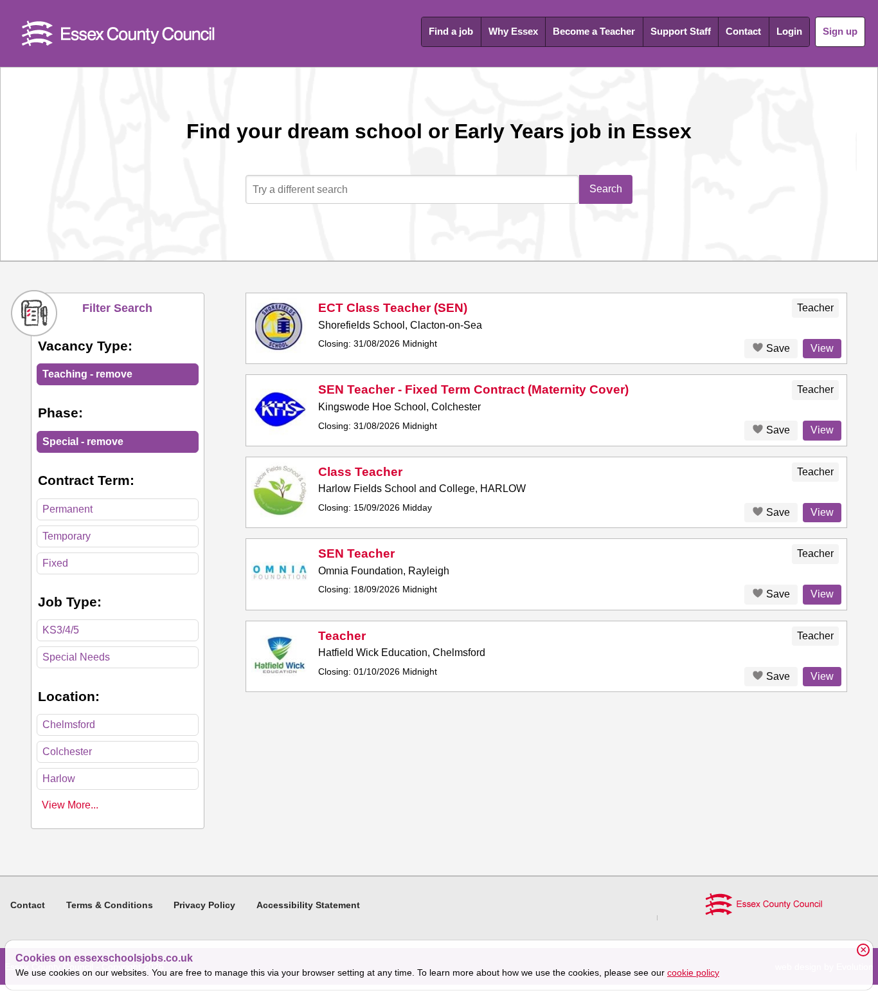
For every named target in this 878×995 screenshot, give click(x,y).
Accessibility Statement (308, 905)
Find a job (451, 31)
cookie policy (693, 972)
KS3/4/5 (60, 630)
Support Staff (680, 31)
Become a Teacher (594, 31)
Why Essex (513, 31)
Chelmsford (68, 724)
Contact (743, 31)
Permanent (67, 509)
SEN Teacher (356, 553)
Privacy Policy (204, 905)
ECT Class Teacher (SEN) (392, 308)
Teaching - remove (87, 374)
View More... (70, 804)
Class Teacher (360, 472)
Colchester (67, 751)
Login (789, 31)
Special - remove (82, 441)
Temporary (66, 536)
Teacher (342, 636)
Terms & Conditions (109, 905)
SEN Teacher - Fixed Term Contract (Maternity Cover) (473, 389)
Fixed (55, 563)
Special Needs (76, 657)
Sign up (840, 31)
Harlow (58, 778)
